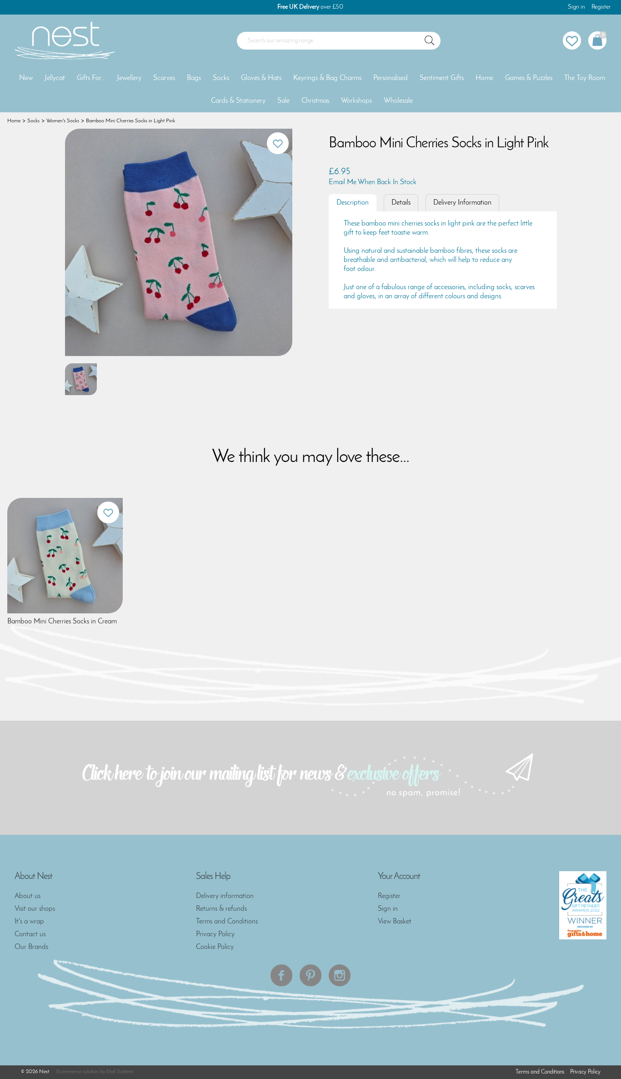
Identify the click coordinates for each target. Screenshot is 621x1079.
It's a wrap (29, 921)
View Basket (394, 921)
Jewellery (129, 78)
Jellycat (55, 78)
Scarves (164, 78)
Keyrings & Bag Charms (327, 78)
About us (27, 896)
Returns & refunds (221, 909)
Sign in (576, 7)
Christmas (315, 101)
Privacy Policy (215, 934)
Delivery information (225, 896)
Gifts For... (91, 78)
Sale (283, 101)
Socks (221, 78)
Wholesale (398, 101)
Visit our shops (35, 909)
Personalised (390, 78)
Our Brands (31, 947)
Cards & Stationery (238, 101)
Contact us (30, 934)
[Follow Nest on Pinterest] (310, 975)
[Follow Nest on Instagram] (340, 975)
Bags (194, 78)
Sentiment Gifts (442, 78)
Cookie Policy (215, 947)
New (26, 78)
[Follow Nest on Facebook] (281, 975)
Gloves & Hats (261, 78)
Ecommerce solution (77, 1071)
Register (601, 7)
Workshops (356, 101)
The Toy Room (584, 78)
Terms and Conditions (227, 921)
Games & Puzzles (528, 78)
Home (484, 78)
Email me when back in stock (372, 182)
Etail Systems (120, 1071)
